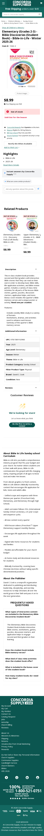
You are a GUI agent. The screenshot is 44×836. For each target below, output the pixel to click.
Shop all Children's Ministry (13, 27)
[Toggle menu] (3, 3)
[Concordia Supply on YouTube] (37, 778)
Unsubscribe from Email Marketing (15, 744)
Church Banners (7, 765)
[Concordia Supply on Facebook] (6, 778)
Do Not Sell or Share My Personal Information (20, 755)
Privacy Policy (7, 746)
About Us (5, 733)
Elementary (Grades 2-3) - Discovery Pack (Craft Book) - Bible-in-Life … (11, 238)
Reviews (5, 727)
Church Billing (6, 725)
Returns (4, 741)
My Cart (4, 708)
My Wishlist (6, 711)
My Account (6, 706)
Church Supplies (7, 757)
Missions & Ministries (10, 735)
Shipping (4, 738)
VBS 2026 (5, 771)
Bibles (3, 768)
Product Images (22, 93)
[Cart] (41, 3)
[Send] (38, 189)
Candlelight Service (9, 763)
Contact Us (6, 714)
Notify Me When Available (20, 143)
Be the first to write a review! (22, 425)
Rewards (5, 749)
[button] (22, 269)
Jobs (3, 719)
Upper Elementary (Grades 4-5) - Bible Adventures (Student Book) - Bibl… (31, 239)
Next (40, 235)
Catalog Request (8, 716)
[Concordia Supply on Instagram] (16, 778)
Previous (4, 235)
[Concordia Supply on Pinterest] (27, 778)
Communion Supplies (10, 760)
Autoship (5, 722)
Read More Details (11, 165)
